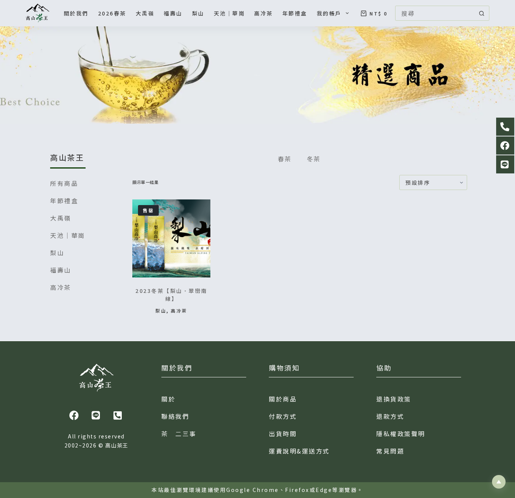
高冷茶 (263, 13)
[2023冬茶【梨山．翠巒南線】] (171, 238)
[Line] (96, 415)
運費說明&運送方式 (299, 450)
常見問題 (390, 450)
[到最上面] (499, 482)
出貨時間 (283, 433)
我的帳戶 (329, 13)
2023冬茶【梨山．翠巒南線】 (171, 294)
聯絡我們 (175, 416)
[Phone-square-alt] (118, 415)
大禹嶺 (145, 13)
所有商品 (64, 183)
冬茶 (314, 158)
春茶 (285, 158)
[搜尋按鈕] (482, 13)
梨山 (198, 13)
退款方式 (390, 416)
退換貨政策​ (393, 398)
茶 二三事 (178, 433)
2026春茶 (112, 13)
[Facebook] (74, 415)
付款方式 (283, 416)
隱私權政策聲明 (400, 433)
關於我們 (76, 13)
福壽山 (173, 13)
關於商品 (283, 398)
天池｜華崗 (229, 13)
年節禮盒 (294, 13)
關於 (168, 398)
